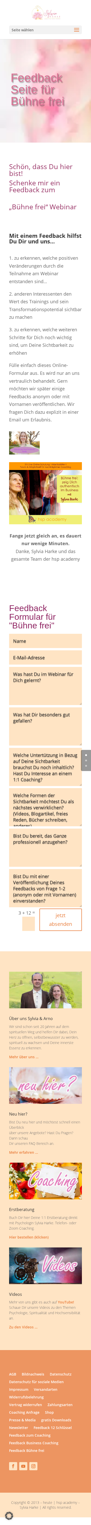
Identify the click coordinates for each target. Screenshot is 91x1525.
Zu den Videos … (23, 1327)
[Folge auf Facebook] (13, 1466)
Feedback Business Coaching (33, 1443)
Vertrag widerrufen (25, 1405)
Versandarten (45, 1390)
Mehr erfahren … (23, 1152)
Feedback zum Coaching (30, 1436)
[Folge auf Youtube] (23, 1466)
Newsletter (18, 1428)
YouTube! (66, 1302)
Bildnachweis (33, 1374)
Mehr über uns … (23, 1056)
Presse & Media (22, 1420)
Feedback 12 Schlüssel (53, 1428)
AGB (12, 1374)
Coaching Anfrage (24, 1413)
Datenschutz (61, 1374)
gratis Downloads (56, 1420)
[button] (9, 1516)
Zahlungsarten (60, 1405)
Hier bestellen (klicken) (29, 1237)
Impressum (18, 1390)
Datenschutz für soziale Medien (36, 1382)
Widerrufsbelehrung (26, 1397)
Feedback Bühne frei (26, 1451)
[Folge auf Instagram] (33, 1466)
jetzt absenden (60, 919)
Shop (49, 1413)
